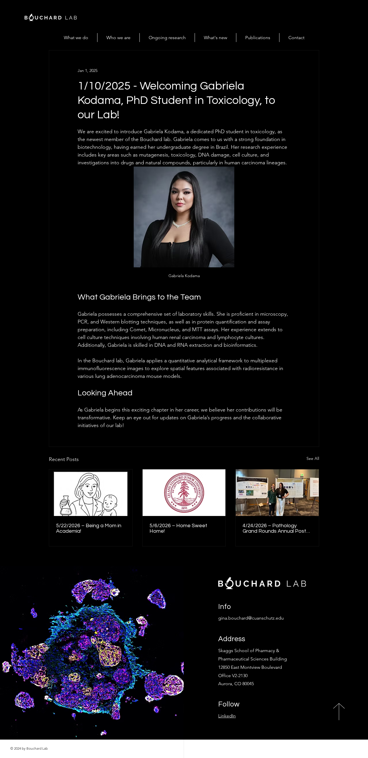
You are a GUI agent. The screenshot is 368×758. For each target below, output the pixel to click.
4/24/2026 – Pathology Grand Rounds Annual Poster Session (277, 528)
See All (312, 458)
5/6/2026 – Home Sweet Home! (178, 528)
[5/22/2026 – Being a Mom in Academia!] (90, 492)
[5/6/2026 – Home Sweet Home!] (184, 492)
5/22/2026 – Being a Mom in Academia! (88, 528)
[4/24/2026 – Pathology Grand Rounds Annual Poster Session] (277, 492)
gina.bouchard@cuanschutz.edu (251, 618)
